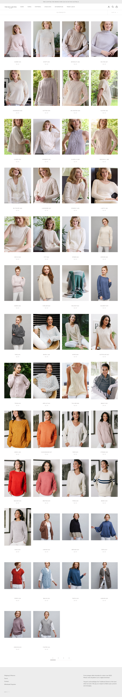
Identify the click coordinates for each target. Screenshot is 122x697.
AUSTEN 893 (104, 110)
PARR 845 (75, 452)
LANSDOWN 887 (46, 208)
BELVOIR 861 (75, 305)
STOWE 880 (75, 257)
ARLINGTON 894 (75, 110)
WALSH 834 (46, 598)
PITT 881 (46, 257)
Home (22, 6)
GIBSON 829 (104, 598)
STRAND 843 (104, 452)
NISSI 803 (18, 549)
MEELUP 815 (46, 403)
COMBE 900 (17, 62)
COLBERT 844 (104, 305)
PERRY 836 (17, 598)
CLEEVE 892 (17, 159)
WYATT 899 (46, 62)
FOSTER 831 (46, 647)
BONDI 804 (104, 500)
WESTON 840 (46, 500)
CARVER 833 (46, 549)
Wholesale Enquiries (10, 684)
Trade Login (71, 6)
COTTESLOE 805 (104, 354)
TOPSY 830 (75, 598)
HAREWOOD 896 (17, 110)
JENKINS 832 (18, 647)
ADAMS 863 (17, 305)
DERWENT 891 (46, 159)
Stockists (48, 6)
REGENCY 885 (75, 208)
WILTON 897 (104, 62)
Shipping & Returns (9, 675)
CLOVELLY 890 (75, 159)
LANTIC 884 (104, 208)
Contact (6, 681)
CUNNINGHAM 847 (46, 452)
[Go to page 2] (69, 658)
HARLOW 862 (46, 305)
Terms (6, 678)
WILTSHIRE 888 (17, 208)
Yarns (29, 6)
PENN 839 (75, 500)
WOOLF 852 (104, 403)
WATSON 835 (75, 549)
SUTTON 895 (46, 110)
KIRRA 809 (75, 354)
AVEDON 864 (104, 257)
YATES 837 (104, 549)
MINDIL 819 (46, 354)
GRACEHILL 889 (104, 159)
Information (59, 6)
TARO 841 (17, 354)
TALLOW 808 (75, 403)
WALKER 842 (17, 500)
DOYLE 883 (17, 257)
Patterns (38, 6)
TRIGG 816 (18, 403)
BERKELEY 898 (75, 62)
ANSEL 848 (17, 452)
